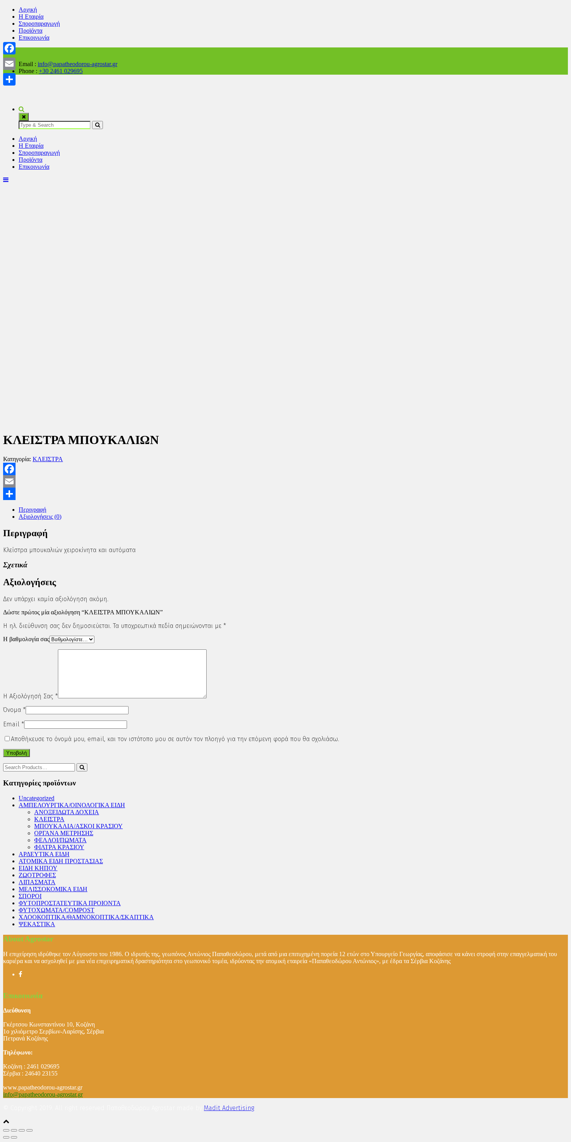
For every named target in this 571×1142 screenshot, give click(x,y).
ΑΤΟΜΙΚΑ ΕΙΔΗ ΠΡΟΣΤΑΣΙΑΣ (61, 861)
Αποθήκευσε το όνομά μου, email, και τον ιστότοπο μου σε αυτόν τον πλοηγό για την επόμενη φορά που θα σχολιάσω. (175, 739)
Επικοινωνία (34, 37)
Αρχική (28, 9)
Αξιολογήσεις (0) (40, 516)
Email (13, 724)
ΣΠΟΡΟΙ (30, 896)
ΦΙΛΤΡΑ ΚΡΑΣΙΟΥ (59, 847)
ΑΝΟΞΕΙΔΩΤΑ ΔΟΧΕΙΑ (66, 812)
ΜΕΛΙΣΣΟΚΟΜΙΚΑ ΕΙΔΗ (53, 889)
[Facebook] (285, 469)
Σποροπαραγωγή (39, 23)
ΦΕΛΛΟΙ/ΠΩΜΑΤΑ (60, 840)
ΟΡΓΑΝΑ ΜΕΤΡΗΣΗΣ (63, 833)
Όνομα (14, 710)
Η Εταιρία (31, 16)
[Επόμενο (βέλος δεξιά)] (14, 1137)
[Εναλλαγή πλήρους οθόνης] (22, 1130)
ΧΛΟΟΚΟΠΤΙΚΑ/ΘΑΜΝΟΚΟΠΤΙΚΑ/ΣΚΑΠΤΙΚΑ (86, 917)
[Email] (285, 481)
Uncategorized (36, 798)
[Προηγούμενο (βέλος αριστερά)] (6, 1137)
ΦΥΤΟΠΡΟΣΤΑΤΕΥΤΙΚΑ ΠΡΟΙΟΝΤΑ (70, 903)
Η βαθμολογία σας (26, 639)
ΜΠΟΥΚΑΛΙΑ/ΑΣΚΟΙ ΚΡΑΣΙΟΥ (78, 826)
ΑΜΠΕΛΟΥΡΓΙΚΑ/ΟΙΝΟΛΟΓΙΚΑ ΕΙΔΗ (72, 805)
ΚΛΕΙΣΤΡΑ (48, 459)
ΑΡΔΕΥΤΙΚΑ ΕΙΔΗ (44, 854)
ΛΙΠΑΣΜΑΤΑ (37, 882)
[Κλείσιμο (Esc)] (6, 1130)
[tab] (293, 509)
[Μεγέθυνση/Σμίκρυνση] (29, 1130)
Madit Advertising (229, 1108)
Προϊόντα (30, 30)
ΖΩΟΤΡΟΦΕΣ (37, 875)
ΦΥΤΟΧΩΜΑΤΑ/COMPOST (56, 910)
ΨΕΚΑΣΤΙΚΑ (37, 924)
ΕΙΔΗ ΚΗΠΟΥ (38, 868)
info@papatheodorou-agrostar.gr (77, 64)
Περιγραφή (32, 509)
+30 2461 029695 (61, 71)
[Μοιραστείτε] (285, 494)
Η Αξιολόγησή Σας (30, 696)
